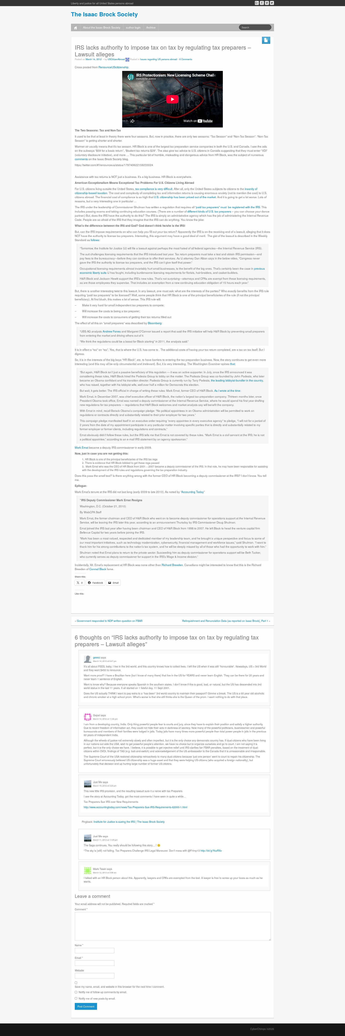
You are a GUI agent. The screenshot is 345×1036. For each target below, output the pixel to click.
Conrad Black (97, 569)
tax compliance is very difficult (153, 189)
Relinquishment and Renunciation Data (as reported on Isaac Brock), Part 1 (225, 621)
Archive (151, 27)
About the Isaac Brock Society (101, 27)
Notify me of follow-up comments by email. (103, 992)
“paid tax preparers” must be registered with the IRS (227, 207)
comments (82, 159)
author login (133, 27)
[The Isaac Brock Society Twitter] (272, 3)
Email (79, 958)
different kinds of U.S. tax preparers (209, 211)
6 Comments (185, 59)
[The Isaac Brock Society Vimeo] (267, 3)
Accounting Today (192, 492)
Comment (81, 909)
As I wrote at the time (227, 390)
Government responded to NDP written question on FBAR (109, 621)
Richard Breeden (172, 565)
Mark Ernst (81, 447)
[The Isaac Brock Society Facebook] (262, 3)
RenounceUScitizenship (113, 67)
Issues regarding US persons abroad (158, 59)
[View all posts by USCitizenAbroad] (127, 59)
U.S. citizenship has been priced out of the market (185, 197)
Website (79, 970)
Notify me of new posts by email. (97, 998)
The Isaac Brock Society (104, 14)
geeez (96, 657)
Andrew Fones (112, 331)
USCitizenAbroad (116, 59)
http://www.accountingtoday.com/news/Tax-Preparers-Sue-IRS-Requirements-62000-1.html (135, 807)
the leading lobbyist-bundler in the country (237, 380)
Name (79, 945)
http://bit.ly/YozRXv (211, 850)
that (232, 364)
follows (95, 240)
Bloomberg (155, 323)
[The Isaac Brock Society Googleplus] (257, 3)
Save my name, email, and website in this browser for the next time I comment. (119, 986)
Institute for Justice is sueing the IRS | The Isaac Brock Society (129, 821)
